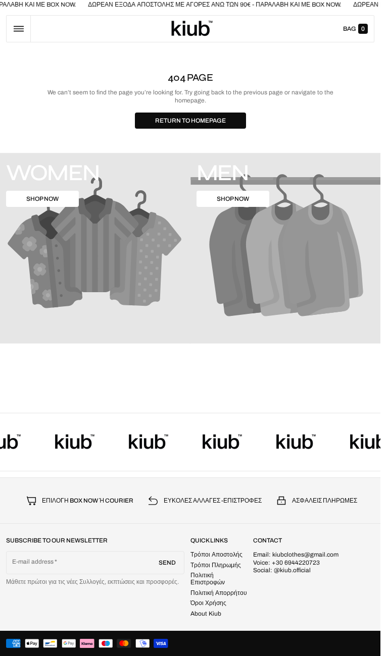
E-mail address (33, 561)
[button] (18, 29)
